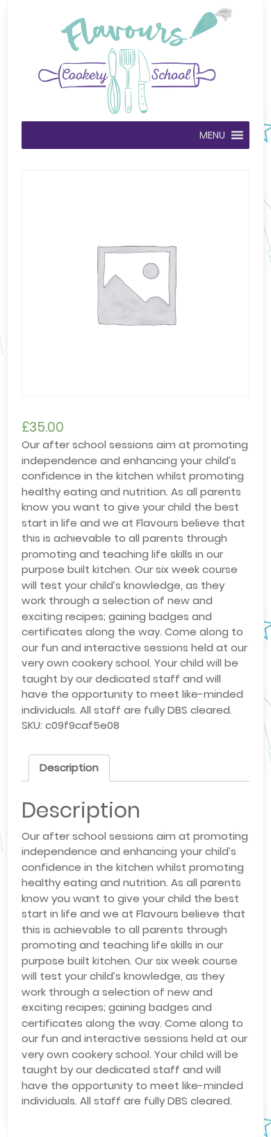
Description (69, 767)
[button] (212, 135)
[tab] (69, 768)
